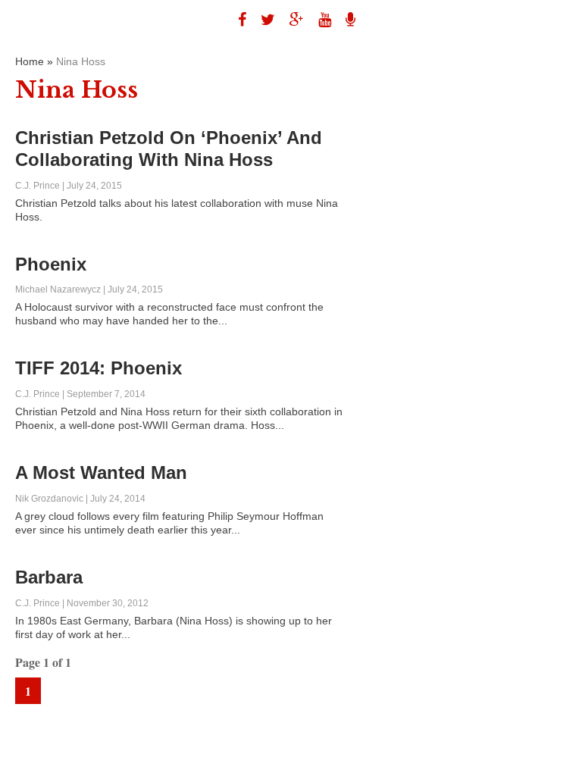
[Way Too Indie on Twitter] (262, 19)
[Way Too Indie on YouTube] (319, 19)
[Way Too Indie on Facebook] (236, 19)
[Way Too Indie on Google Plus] (291, 19)
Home (29, 61)
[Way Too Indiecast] (344, 19)
